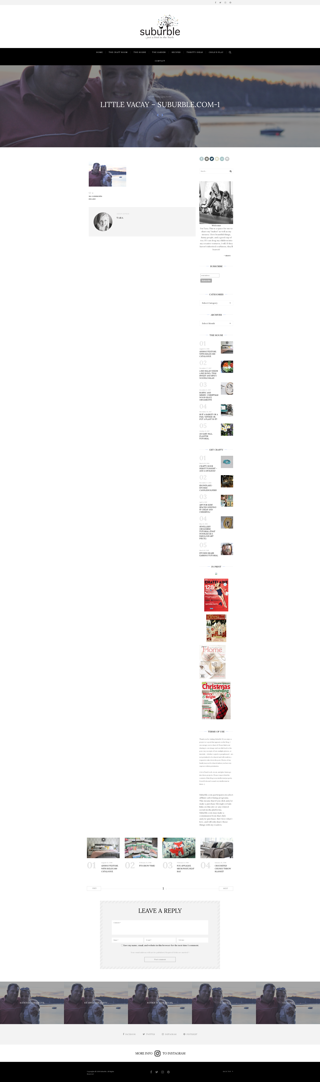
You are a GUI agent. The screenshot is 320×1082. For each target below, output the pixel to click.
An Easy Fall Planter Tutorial (205, 436)
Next (225, 888)
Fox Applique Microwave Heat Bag (185, 869)
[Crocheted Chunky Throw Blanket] (216, 848)
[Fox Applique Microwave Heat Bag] (178, 848)
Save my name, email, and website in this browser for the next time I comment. (161, 945)
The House (140, 52)
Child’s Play (216, 52)
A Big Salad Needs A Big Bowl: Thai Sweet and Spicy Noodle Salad (208, 374)
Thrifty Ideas (195, 52)
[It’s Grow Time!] (141, 848)
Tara (152, 97)
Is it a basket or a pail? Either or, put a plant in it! (208, 416)
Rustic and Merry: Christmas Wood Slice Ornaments (208, 396)
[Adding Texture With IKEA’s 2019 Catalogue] (103, 848)
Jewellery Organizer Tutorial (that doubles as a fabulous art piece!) (207, 532)
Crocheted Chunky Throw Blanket (223, 869)
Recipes (176, 52)
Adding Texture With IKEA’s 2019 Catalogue (207, 353)
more (228, 255)
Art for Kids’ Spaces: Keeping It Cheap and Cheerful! (207, 508)
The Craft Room (118, 52)
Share (92, 199)
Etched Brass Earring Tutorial (208, 554)
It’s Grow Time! (147, 866)
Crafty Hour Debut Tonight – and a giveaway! (208, 468)
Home (99, 52)
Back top (227, 1071)
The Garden (159, 52)
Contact (160, 61)
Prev (94, 888)
